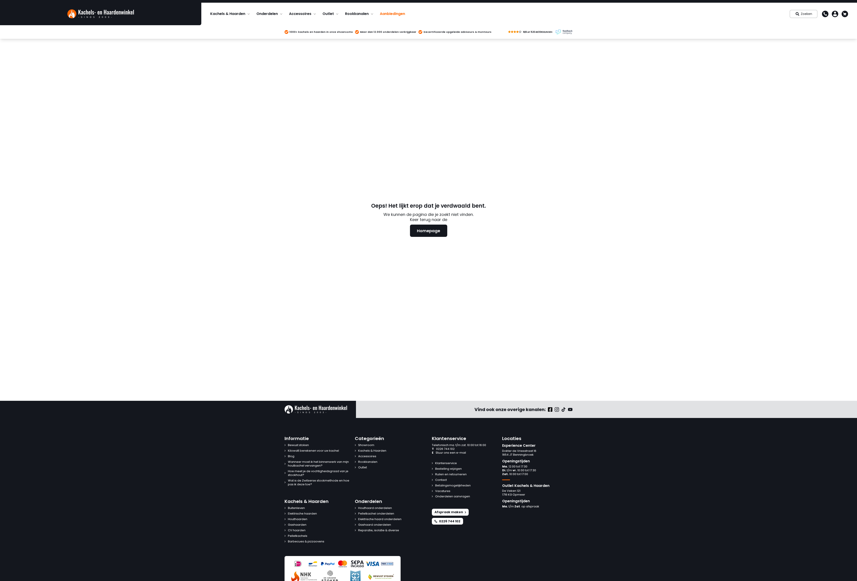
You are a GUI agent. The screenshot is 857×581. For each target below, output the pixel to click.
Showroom (366, 445)
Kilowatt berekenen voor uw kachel (313, 451)
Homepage (428, 231)
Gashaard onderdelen (374, 525)
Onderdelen (267, 13)
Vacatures (442, 491)
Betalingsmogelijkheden (453, 486)
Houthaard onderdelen (375, 508)
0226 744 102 (443, 449)
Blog (291, 456)
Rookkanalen (357, 13)
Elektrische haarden (302, 514)
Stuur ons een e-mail (449, 453)
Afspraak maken (449, 512)
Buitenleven (296, 508)
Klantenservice (446, 463)
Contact (441, 480)
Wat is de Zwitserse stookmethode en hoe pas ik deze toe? (318, 482)
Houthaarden (297, 519)
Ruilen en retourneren (451, 474)
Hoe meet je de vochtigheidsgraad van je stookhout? (318, 473)
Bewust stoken (298, 445)
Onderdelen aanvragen (452, 496)
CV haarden (297, 530)
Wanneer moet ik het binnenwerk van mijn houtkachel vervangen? (318, 464)
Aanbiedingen (392, 13)
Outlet (328, 13)
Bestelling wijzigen (448, 469)
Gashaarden (297, 525)
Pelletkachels (297, 536)
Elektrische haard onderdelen (379, 519)
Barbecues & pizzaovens (306, 542)
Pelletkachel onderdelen (376, 514)
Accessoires (300, 13)
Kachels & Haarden (227, 13)
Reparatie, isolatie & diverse (378, 530)
